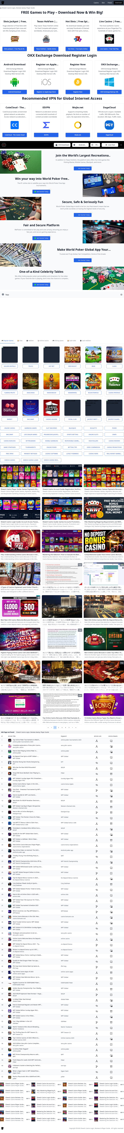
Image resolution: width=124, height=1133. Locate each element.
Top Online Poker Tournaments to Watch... (26, 740)
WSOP (15, 769)
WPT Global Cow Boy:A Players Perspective (26, 806)
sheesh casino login (30, 460)
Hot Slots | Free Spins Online (78, 21)
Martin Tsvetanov (18, 1029)
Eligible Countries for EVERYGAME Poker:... (26, 983)
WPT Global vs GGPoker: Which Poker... (25, 839)
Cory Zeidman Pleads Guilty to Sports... (25, 883)
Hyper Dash (16, 1073)
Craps (114, 434)
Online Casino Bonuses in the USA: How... (26, 916)
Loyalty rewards (72, 454)
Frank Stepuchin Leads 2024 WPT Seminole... (27, 1060)
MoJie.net (77, 107)
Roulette (93, 428)
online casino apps (19, 974)
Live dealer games (30, 434)
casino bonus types (19, 786)
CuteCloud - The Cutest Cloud (15, 107)
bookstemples (93, 393)
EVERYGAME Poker (19, 985)
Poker (110, 3)
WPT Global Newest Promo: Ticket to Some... (27, 889)
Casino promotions (114, 447)
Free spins (9, 454)
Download (118, 3)
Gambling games (31, 428)
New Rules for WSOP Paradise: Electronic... (26, 800)
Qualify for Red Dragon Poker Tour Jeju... (26, 960)
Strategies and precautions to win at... (25, 933)
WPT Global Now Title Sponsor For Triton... (26, 900)
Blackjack (72, 428)
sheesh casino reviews (52, 460)
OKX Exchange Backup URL (109, 64)
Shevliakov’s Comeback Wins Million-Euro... (27, 828)
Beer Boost (72, 366)
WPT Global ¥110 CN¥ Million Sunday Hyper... (27, 927)
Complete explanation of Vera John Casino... (27, 745)
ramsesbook (51, 393)
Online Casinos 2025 (19, 1040)
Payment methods (30, 454)
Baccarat (30, 419)
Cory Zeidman (17, 885)
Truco (30, 366)
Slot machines (51, 428)
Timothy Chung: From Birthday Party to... (26, 856)
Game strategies (10, 447)
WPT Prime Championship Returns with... (26, 1054)
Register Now (78, 64)
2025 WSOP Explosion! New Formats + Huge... (27, 994)
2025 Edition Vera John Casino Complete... (26, 1043)
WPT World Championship (21, 863)
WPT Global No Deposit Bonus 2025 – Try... (26, 944)
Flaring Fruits (9, 393)
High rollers (93, 441)
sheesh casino (9, 460)
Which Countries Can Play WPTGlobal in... (26, 911)
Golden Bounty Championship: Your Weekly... (27, 988)
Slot (103, 3)
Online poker (51, 447)
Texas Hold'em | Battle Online (46, 21)
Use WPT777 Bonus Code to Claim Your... (26, 822)
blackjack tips (17, 813)
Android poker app (19, 852)
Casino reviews (114, 441)
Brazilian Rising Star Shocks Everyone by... (26, 762)
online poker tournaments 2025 (23, 742)
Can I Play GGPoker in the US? (22, 1021)
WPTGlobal (16, 913)
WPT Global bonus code (20, 824)
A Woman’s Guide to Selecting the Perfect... (27, 1065)
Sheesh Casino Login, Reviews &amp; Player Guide (18, 8)
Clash (114, 366)
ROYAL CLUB (72, 419)
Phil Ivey (15, 968)
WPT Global (16, 758)
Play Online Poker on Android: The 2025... (26, 850)
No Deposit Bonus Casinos (21, 880)
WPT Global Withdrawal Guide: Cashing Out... (27, 867)
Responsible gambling (73, 441)
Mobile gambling (51, 441)
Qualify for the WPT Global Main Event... (26, 833)
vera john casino (18, 747)
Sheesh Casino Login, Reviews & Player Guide (95, 1128)
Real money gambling (115, 454)
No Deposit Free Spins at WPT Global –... (26, 756)
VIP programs (31, 441)
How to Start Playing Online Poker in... (25, 751)
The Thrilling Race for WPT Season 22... (25, 1032)
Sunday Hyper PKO (19, 780)
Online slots (93, 434)
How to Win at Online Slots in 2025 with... (26, 894)
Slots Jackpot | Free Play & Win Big (14, 21)
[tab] (7, 340)
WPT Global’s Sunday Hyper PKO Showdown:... (28, 778)
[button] (51, 727)
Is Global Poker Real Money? (22, 999)
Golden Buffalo (10, 366)
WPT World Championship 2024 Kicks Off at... (27, 861)
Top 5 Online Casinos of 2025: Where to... (26, 1038)
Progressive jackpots (52, 434)
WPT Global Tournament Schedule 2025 (25, 905)
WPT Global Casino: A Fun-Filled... (23, 1016)
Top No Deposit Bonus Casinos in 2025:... (26, 878)
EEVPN (46, 107)
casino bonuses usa (19, 918)
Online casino (9, 428)
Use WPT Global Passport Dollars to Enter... (26, 872)
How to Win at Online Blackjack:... (23, 811)
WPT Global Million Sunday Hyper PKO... (26, 1010)
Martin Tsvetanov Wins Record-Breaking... (26, 1027)
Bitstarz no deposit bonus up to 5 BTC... (25, 949)
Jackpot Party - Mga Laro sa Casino (94, 419)
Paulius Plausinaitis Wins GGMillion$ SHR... (27, 1076)
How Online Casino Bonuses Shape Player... (27, 845)
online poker (17, 753)
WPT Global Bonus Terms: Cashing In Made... (27, 955)
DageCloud (109, 107)
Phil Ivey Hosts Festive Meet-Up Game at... (26, 966)
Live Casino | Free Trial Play (109, 21)
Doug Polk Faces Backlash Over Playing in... (27, 773)
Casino (96, 3)
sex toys (15, 1067)
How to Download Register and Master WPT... (27, 1005)
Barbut (9, 419)
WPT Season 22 (18, 1034)
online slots (16, 896)
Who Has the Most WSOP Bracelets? (24, 767)
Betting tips (72, 447)
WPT (14, 858)
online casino (17, 940)
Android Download (14, 64)
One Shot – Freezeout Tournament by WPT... (27, 789)
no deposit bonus (18, 946)
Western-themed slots (20, 808)
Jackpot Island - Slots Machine (115, 419)
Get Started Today (83, 168)
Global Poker (17, 1001)
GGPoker (15, 1023)
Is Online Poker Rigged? (20, 1049)
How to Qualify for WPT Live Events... (24, 795)
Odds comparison (93, 447)
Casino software (51, 454)
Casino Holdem (51, 419)
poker (14, 1078)
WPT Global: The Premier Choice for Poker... (27, 817)
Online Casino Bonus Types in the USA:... (26, 784)
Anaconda (30, 393)
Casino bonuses (10, 441)
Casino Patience (114, 393)
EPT (14, 764)
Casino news (93, 454)
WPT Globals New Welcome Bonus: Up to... (26, 977)
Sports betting (72, 434)
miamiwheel (72, 393)
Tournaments (30, 447)
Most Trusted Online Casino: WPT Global (26, 922)
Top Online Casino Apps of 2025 (23, 972)
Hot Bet (51, 366)
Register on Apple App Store (46, 64)
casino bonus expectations (21, 847)
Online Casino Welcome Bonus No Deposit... (27, 938)
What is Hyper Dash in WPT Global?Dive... (26, 1071)
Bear (93, 366)
